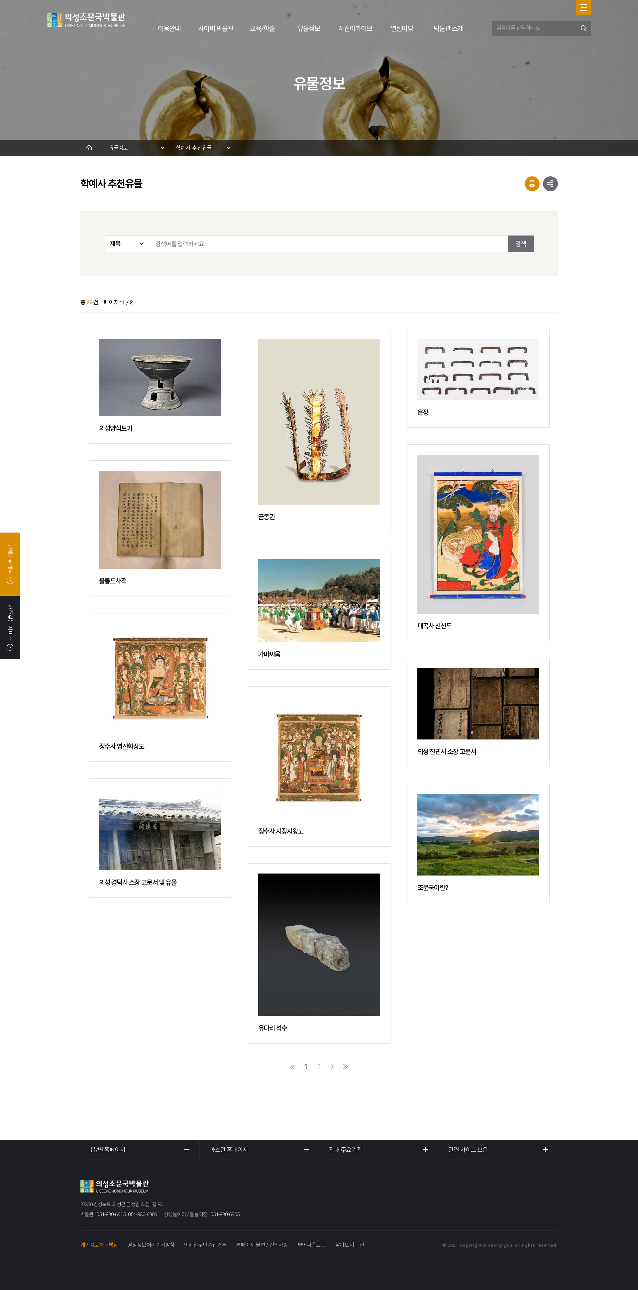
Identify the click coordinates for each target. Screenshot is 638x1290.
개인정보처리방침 (99, 1245)
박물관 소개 (448, 29)
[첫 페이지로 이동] (292, 1066)
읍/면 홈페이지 (108, 1149)
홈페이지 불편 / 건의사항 (262, 1245)
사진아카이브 (355, 29)
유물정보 (308, 29)
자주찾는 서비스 (10, 622)
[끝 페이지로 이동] (345, 1066)
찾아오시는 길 (349, 1245)
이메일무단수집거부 (205, 1245)
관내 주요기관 (345, 1149)
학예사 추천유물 (194, 148)
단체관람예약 (10, 559)
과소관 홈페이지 (229, 1149)
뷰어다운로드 (311, 1245)
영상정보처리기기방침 (150, 1245)
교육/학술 (262, 29)
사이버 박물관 (215, 29)
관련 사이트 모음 (468, 1149)
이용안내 (169, 29)
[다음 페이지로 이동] (332, 1066)
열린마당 (401, 29)
